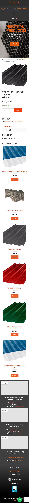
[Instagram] (10, 3)
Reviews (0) (7, 130)
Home (4, 59)
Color (18, 59)
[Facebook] (14, 3)
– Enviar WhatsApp (18, 406)
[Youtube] (18, 3)
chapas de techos (11, 59)
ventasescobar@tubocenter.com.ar (15, 457)
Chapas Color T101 (9, 121)
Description (7, 126)
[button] (14, 13)
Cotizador (18, 110)
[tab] (14, 126)
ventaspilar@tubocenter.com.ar (15, 430)
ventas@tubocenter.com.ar (15, 403)
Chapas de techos (18, 121)
